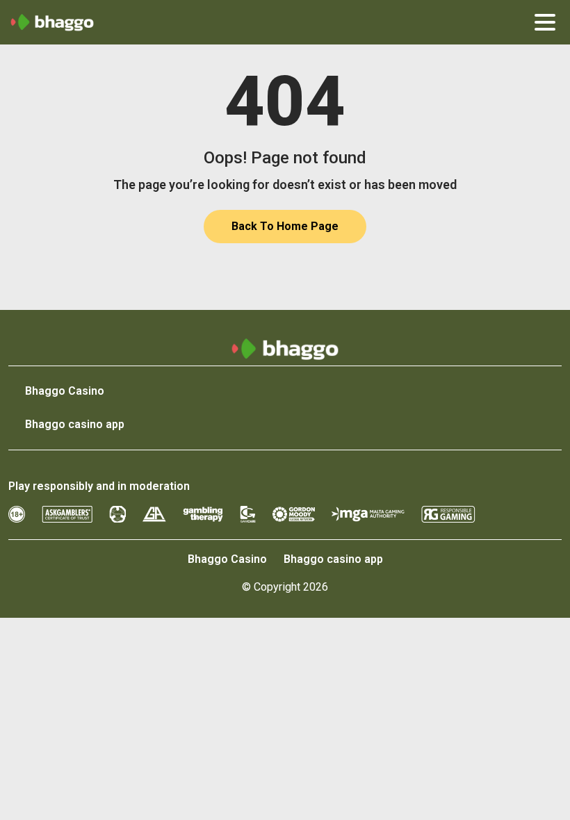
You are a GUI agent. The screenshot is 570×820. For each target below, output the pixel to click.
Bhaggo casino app (74, 424)
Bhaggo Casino (64, 390)
